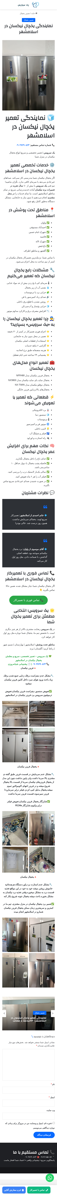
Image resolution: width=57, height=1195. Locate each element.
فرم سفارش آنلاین (12, 1190)
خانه (33, 13)
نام (53, 1084)
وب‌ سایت (51, 1110)
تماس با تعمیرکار (37, 1190)
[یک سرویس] (28, 4)
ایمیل (52, 1097)
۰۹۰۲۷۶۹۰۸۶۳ (22, 145)
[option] (28, 1013)
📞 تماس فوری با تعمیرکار (28, 600)
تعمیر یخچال (25, 13)
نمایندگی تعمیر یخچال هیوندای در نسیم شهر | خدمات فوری (28, 1019)
